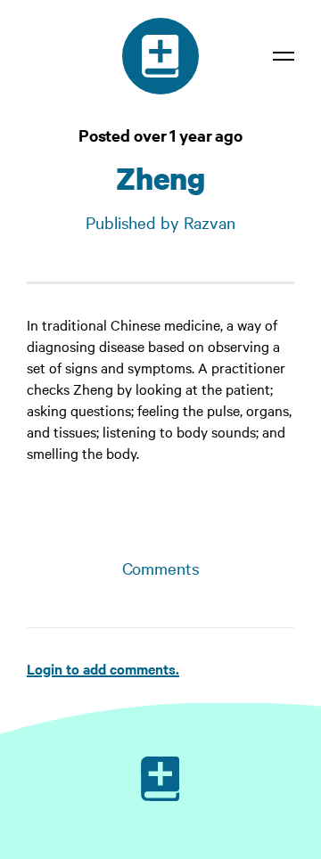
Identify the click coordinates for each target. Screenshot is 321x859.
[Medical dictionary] (160, 56)
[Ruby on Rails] (160, 779)
